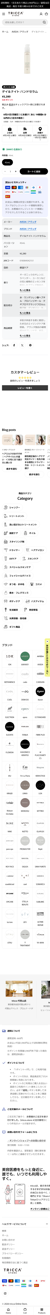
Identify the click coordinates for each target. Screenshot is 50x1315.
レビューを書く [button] (25, 387)
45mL (7, 162)
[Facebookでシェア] (14, 345)
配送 (11, 104)
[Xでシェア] (22, 345)
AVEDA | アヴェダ (20, 31)
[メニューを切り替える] (3, 14)
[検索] (44, 22)
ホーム (5, 31)
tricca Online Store (18, 1303)
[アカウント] (41, 14)
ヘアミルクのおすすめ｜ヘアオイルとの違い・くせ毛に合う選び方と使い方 (12, 458)
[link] (25, 788)
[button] (47, 657)
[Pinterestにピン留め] (30, 345)
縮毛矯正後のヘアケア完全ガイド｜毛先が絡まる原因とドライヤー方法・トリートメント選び (35, 462)
